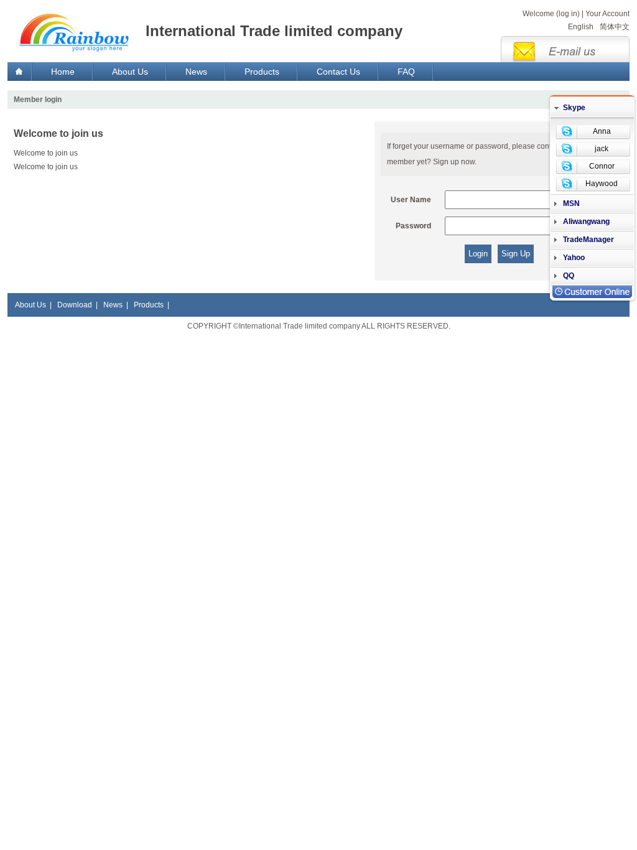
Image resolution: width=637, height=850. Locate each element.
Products (261, 72)
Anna (602, 131)
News (196, 72)
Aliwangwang (586, 221)
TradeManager (588, 239)
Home (63, 72)
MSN (571, 203)
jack (601, 148)
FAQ (406, 72)
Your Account (607, 13)
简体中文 (615, 26)
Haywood (601, 183)
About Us (130, 72)
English (580, 26)
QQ (568, 275)
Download (74, 305)
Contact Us (338, 72)
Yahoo (574, 257)
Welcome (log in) (551, 13)
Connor (602, 166)
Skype (574, 107)
